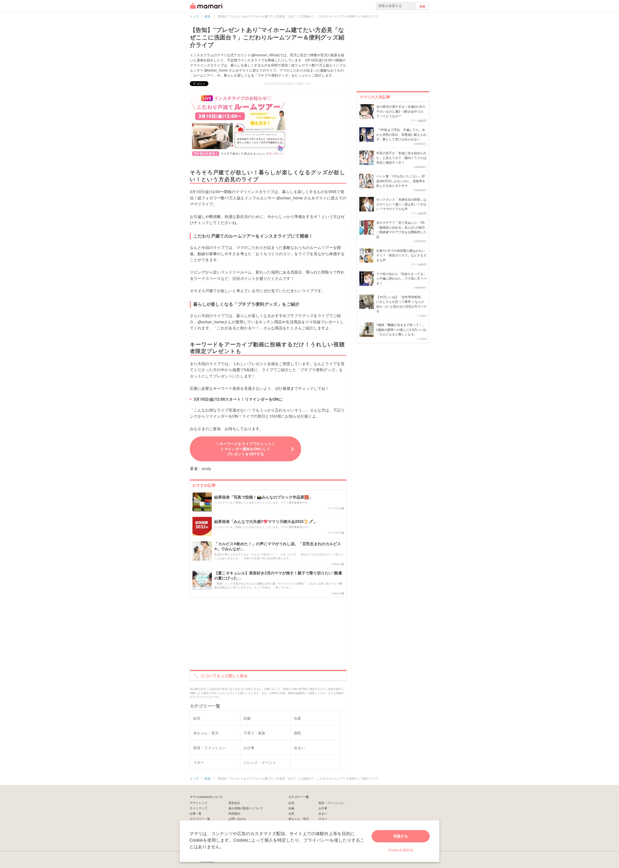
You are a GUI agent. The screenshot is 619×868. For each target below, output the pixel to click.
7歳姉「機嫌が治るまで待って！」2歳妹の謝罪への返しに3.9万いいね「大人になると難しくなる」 (401, 329)
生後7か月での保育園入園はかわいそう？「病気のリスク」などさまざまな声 (401, 255)
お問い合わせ (237, 819)
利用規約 (234, 813)
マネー (322, 819)
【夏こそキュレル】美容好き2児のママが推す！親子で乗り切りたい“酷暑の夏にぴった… (278, 576)
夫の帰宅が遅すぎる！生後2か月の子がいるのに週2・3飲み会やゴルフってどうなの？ (400, 111)
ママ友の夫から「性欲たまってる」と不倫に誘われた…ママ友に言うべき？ (401, 278)
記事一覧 (195, 813)
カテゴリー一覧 (200, 819)
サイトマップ (198, 808)
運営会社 (234, 803)
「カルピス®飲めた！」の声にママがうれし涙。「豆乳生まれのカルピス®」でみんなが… (277, 546)
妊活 (291, 803)
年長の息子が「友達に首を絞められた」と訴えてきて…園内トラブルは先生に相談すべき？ (401, 158)
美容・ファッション (331, 803)
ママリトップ (198, 803)
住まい (322, 813)
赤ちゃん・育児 (298, 819)
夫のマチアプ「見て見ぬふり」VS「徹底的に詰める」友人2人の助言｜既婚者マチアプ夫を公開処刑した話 (401, 229)
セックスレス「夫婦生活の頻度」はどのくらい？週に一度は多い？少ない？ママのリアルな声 (401, 204)
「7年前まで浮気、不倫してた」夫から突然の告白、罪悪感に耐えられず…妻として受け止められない (401, 134)
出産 (291, 813)
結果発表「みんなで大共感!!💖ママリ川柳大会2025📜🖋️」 (265, 521)
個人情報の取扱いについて (245, 808)
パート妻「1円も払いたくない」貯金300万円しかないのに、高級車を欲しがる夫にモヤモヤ (400, 181)
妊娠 (291, 808)
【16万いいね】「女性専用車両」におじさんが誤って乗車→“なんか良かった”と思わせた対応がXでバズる (401, 304)
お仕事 (322, 808)
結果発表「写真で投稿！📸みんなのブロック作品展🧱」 (263, 497)
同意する (400, 836)
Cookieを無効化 (400, 849)
